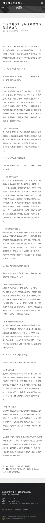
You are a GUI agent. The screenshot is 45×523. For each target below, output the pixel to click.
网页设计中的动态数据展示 (20, 466)
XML (25, 518)
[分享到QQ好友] (10, 34)
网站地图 (21, 518)
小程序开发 (20, 58)
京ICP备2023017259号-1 (31, 516)
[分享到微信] (4, 34)
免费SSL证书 (18, 509)
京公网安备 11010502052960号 (12, 518)
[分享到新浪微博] (15, 34)
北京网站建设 (26, 509)
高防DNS (10, 509)
